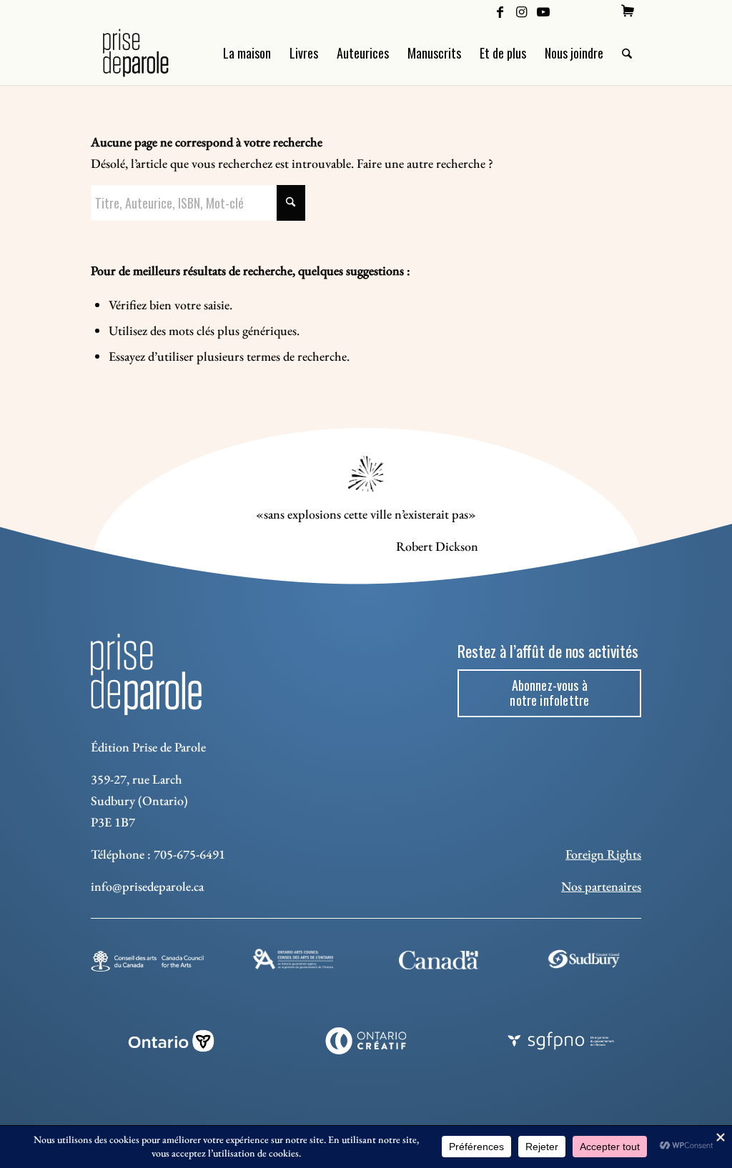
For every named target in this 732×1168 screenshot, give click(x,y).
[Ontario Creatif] (366, 1040)
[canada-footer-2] (439, 960)
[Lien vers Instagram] (521, 10)
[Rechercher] (627, 53)
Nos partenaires (601, 886)
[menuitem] (627, 10)
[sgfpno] (561, 1040)
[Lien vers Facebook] (500, 10)
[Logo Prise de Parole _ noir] (152, 53)
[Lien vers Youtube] (543, 10)
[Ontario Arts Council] (293, 959)
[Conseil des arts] (147, 961)
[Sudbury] (585, 959)
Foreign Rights (603, 854)
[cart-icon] (627, 10)
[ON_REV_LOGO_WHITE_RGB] (171, 1040)
